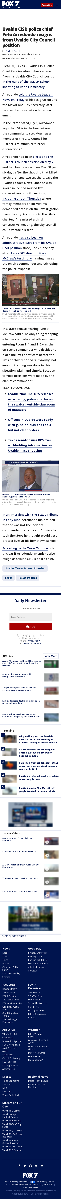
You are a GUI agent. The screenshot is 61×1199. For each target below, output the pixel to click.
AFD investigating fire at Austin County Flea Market (20, 865)
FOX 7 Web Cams (36, 1052)
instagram (30, 1165)
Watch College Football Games (10, 1115)
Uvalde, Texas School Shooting (27, 54)
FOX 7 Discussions (37, 1014)
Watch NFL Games (11, 1110)
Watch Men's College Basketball (12, 1135)
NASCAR (6, 1091)
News (6, 948)
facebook (19, 1165)
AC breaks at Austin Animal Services (19, 851)
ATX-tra (31, 1017)
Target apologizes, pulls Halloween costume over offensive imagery (19, 688)
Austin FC (6, 1084)
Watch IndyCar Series (12, 1130)
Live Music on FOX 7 (38, 963)
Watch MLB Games (11, 1120)
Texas (8, 578)
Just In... (7, 656)
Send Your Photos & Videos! (38, 1048)
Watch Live (47, 5)
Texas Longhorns (10, 1080)
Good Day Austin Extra (10, 1008)
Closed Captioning (11, 1058)
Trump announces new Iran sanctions (19, 878)
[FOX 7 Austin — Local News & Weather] (11, 4)
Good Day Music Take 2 (10, 1014)
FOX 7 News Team (11, 1044)
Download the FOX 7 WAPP (38, 1041)
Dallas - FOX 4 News (38, 1080)
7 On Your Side (35, 996)
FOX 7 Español (9, 996)
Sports (6, 1076)
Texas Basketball (10, 1095)
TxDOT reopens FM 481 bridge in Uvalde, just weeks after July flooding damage (37, 752)
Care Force (33, 1006)
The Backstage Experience (9, 1020)
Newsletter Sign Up (11, 1041)
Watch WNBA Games (12, 1146)
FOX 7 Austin (7, 54)
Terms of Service (32, 643)
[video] (51, 841)
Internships (7, 1054)
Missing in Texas (36, 1010)
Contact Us (7, 1037)
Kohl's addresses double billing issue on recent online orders (21, 702)
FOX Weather (34, 1056)
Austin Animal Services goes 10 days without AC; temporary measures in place (21, 715)
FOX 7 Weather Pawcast (35, 1035)
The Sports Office (10, 999)
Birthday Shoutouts (37, 952)
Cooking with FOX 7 (37, 959)
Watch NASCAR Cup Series (11, 1125)
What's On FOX (9, 1034)
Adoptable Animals (37, 967)
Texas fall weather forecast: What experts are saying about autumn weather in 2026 (38, 766)
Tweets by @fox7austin (13, 936)
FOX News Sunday (11, 973)
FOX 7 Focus (34, 999)
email (41, 1165)
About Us (8, 1029)
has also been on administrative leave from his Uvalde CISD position (29, 242)
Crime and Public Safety (10, 968)
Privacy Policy (34, 640)
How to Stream (9, 988)
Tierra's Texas (9, 992)
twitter (25, 1165)
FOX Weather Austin (12, 1003)
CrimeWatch (34, 992)
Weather (34, 1029)
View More (51, 656)
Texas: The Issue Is (37, 1003)
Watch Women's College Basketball (11, 1141)
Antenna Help (8, 1068)
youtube (36, 1165)
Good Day (34, 948)
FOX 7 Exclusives (34, 986)
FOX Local (9, 984)
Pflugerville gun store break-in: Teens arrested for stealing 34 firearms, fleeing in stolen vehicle (38, 739)
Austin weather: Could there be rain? (19, 891)
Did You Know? (35, 1060)
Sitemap (6, 977)
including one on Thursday (21, 198)
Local (5, 952)
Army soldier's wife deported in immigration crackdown (17, 675)
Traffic (5, 956)
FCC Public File (9, 1061)
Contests (32, 970)
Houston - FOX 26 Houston (36, 1086)
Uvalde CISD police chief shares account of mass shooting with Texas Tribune (26, 495)
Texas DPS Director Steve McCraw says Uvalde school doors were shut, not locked (28, 309)
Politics (5, 963)
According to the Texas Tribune (25, 548)
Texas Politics (27, 578)
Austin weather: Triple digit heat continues (17, 839)
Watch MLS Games (11, 1150)
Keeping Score (35, 956)
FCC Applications (10, 1065)
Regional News (38, 1076)
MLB (4, 1088)
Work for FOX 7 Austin (9, 1049)
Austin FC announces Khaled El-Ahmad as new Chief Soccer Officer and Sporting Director (21, 663)
